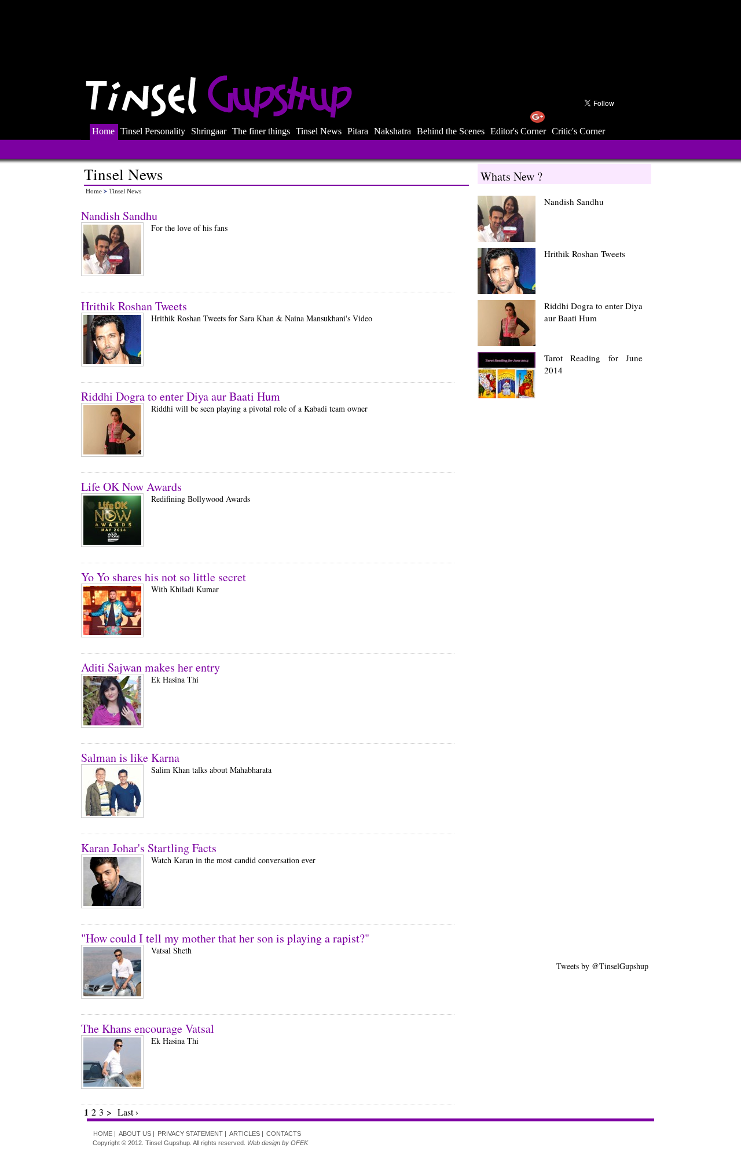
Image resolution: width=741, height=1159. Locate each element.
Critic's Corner (578, 131)
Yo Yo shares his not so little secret (163, 577)
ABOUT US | (137, 1133)
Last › (128, 1112)
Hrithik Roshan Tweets (134, 306)
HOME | (104, 1133)
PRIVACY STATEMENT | (191, 1133)
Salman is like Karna (130, 757)
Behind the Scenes (451, 131)
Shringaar (208, 131)
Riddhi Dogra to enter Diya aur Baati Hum (180, 396)
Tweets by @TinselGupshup (602, 965)
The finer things (261, 131)
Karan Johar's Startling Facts (149, 848)
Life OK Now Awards (131, 486)
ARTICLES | (246, 1133)
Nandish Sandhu (119, 215)
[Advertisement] (373, 32)
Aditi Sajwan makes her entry (150, 667)
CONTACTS (283, 1133)
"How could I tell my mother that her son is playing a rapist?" (225, 938)
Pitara (357, 131)
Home (103, 131)
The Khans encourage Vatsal (147, 1028)
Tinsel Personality (152, 131)
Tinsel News (319, 131)
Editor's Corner (518, 131)
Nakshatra (392, 131)
